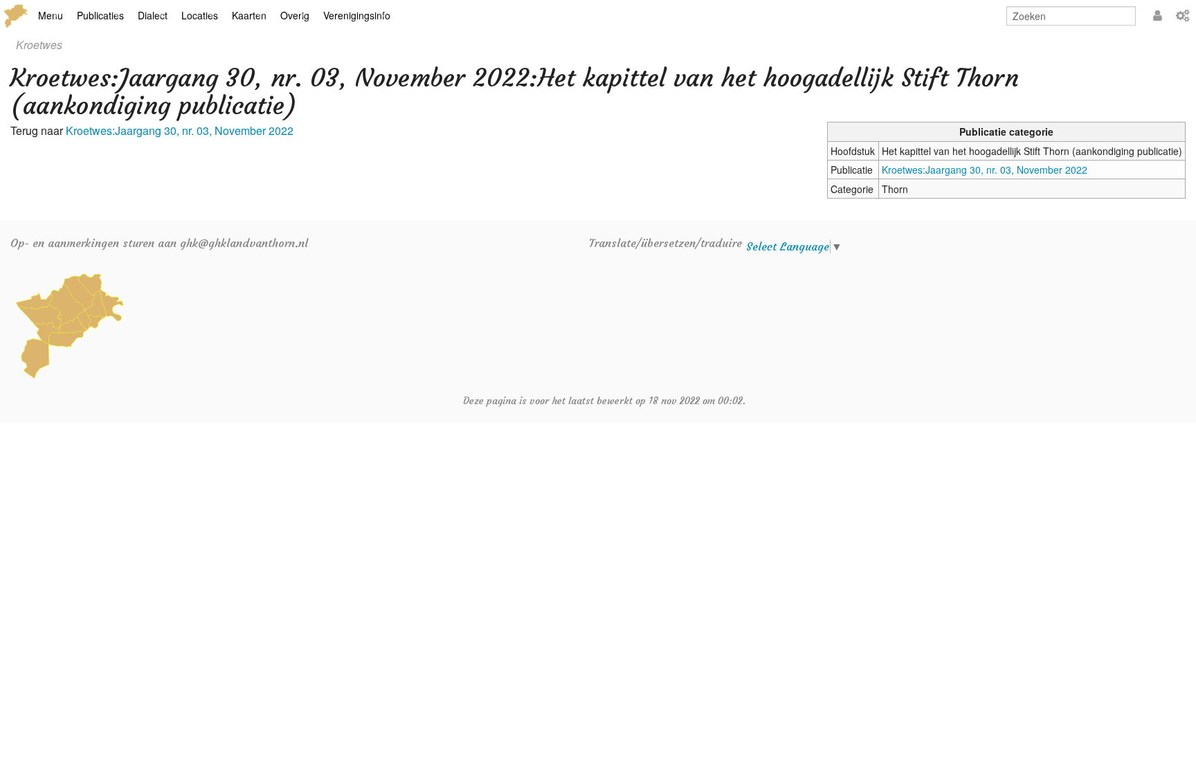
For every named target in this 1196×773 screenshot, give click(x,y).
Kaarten (249, 15)
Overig (294, 15)
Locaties (199, 15)
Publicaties (100, 15)
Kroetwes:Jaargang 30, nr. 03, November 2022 (984, 169)
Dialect (152, 15)
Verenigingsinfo (356, 15)
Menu (50, 15)
